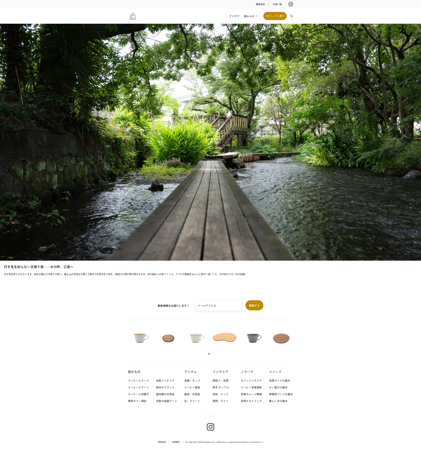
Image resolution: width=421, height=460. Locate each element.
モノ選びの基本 (278, 387)
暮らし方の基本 (278, 401)
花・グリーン (192, 401)
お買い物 (277, 4)
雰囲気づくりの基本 (281, 394)
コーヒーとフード (138, 380)
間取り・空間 (220, 380)
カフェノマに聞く (275, 16)
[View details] (290, 4)
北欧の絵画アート (166, 401)
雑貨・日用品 (192, 394)
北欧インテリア (165, 380)
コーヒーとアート (138, 387)
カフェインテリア (251, 380)
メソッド (275, 371)
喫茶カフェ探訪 (137, 401)
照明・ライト (220, 401)
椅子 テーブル (221, 387)
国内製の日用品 (165, 394)
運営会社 (260, 4)
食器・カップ (192, 380)
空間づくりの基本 (279, 380)
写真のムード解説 (251, 394)
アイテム (190, 371)
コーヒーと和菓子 (138, 394)
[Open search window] (291, 16)
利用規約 (176, 441)
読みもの (249, 16)
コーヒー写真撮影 (251, 387)
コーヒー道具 (192, 387)
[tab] (209, 354)
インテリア (220, 371)
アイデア (234, 16)
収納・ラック (220, 394)
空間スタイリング (251, 401)
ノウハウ (247, 371)
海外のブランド (165, 387)
